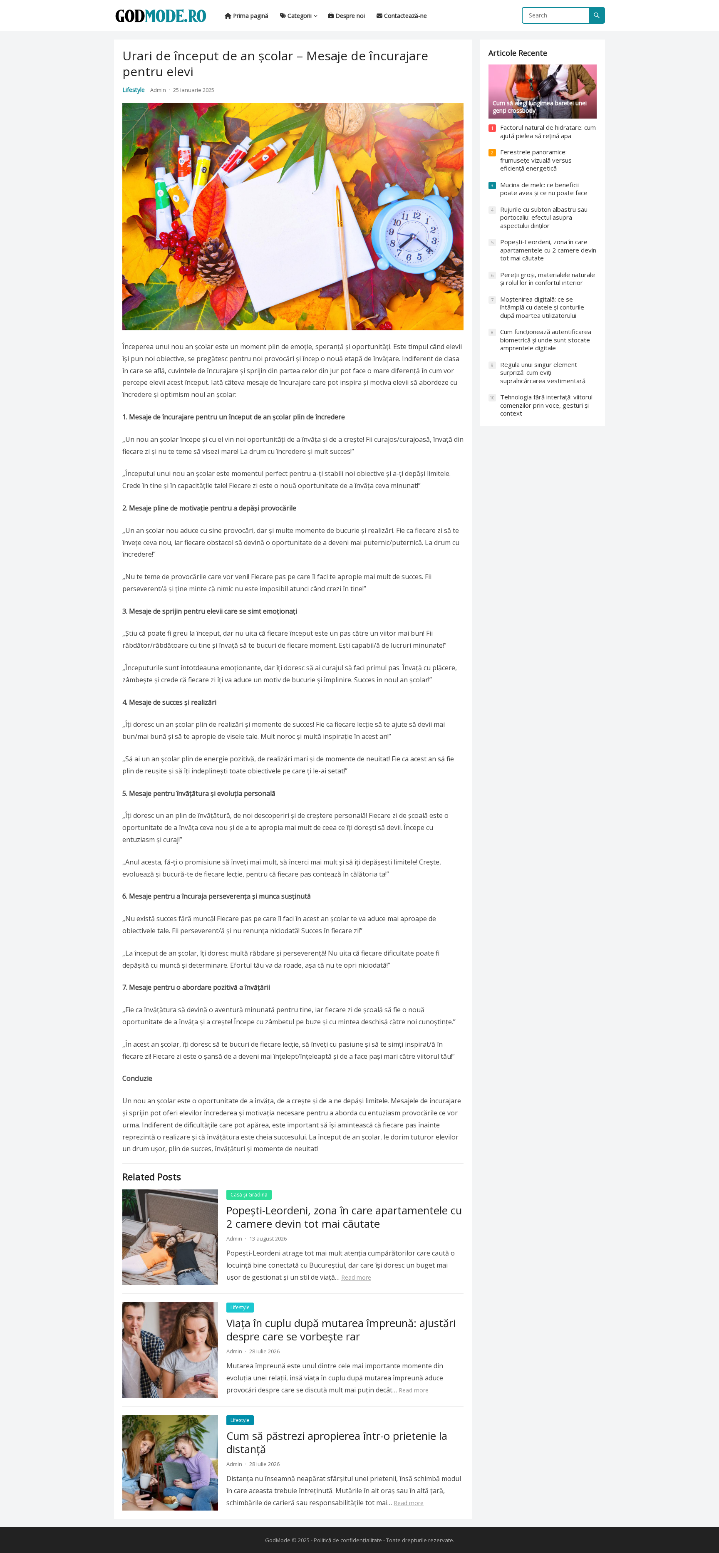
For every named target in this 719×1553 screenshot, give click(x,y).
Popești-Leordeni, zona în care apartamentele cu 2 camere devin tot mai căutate (344, 1217)
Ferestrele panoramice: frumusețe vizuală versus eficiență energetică (536, 160)
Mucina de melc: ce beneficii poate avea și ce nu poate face (544, 189)
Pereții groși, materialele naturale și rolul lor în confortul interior (547, 278)
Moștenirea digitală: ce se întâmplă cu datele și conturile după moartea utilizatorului (542, 307)
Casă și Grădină (249, 1194)
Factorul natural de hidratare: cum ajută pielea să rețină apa (548, 131)
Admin (158, 90)
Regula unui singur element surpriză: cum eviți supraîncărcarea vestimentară (542, 372)
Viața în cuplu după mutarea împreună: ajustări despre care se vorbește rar (341, 1330)
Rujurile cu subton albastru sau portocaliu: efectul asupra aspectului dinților (544, 217)
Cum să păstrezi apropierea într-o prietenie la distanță (336, 1442)
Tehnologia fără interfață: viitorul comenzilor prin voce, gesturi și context (546, 405)
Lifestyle (133, 90)
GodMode (277, 1540)
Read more (356, 1277)
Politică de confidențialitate (348, 1540)
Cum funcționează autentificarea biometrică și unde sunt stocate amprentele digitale (545, 339)
